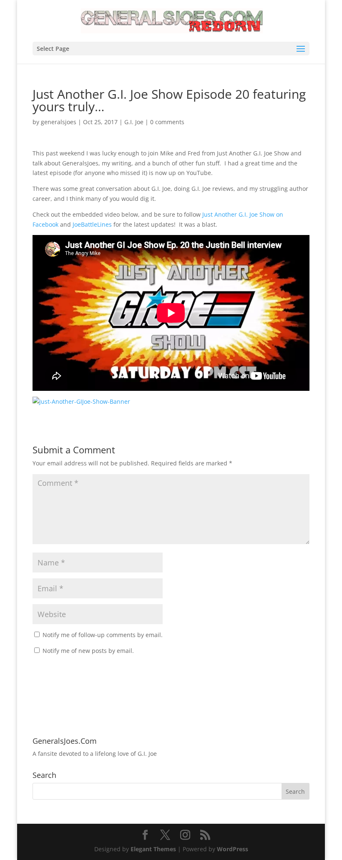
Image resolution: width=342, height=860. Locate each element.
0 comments (167, 122)
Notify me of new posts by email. (88, 651)
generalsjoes (58, 122)
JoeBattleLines (92, 224)
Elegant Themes (153, 849)
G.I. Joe (133, 122)
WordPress (232, 849)
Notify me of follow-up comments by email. (103, 635)
